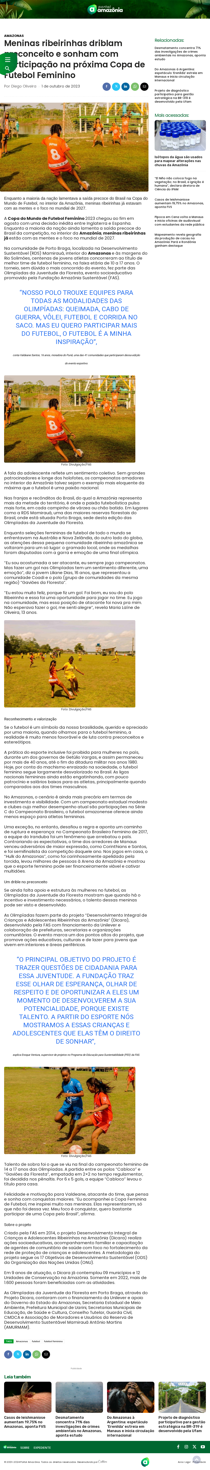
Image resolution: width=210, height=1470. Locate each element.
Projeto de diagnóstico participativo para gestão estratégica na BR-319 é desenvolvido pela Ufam (174, 96)
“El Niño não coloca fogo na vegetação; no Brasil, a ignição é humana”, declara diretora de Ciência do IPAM (179, 184)
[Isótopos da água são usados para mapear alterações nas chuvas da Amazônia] (180, 135)
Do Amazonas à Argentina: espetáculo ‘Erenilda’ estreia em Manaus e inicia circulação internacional (179, 75)
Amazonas (14, 35)
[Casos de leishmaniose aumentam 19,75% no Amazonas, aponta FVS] (27, 1397)
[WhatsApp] (135, 87)
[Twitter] (116, 87)
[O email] (144, 87)
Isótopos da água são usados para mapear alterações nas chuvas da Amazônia (178, 161)
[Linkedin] (125, 87)
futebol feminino (53, 1341)
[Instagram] (186, 1447)
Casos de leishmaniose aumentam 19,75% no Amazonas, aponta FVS (179, 203)
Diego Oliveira (23, 86)
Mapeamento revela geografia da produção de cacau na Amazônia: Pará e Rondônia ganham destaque (178, 240)
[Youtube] (203, 1447)
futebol (36, 1341)
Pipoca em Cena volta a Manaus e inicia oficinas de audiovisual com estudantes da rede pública (179, 220)
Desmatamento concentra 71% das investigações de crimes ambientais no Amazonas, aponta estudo (180, 53)
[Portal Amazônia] (105, 9)
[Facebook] (107, 87)
